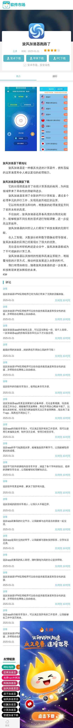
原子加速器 (10, 693)
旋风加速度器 (11, 688)
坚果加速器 (10, 672)
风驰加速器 (10, 683)
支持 (57, 300)
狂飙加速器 (10, 704)
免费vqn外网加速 (13, 677)
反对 (65, 300)
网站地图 (8, 667)
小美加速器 (10, 709)
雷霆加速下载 (11, 715)
